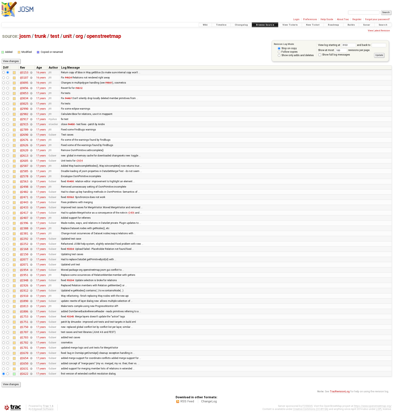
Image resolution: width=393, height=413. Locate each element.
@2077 (24, 259)
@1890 (24, 301)
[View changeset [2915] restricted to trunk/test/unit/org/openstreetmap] (31, 124)
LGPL (379, 409)
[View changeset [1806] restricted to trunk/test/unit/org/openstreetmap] (31, 311)
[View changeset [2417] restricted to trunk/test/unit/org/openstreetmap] (31, 212)
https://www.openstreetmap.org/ (373, 405)
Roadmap (333, 25)
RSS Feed (187, 401)
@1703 (24, 337)
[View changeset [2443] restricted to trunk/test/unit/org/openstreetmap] (31, 202)
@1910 (24, 296)
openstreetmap (104, 36)
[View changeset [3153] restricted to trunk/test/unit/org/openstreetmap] (31, 72)
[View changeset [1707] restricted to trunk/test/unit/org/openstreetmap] (31, 332)
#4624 (68, 77)
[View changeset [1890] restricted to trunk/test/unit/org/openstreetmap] (31, 301)
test (54, 36)
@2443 (24, 202)
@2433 (24, 207)
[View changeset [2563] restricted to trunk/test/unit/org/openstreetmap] (31, 181)
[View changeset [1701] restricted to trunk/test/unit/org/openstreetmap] (31, 347)
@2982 (24, 114)
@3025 (24, 103)
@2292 (24, 238)
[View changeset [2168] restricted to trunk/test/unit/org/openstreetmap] (31, 249)
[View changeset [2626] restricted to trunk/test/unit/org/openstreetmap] (31, 145)
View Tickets (290, 25)
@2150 (24, 254)
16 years (41, 72)
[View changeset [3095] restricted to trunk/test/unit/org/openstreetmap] (31, 82)
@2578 (24, 176)
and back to (364, 44)
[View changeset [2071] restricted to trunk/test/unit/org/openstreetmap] (31, 264)
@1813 (24, 306)
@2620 (24, 150)
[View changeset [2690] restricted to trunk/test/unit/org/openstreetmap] (31, 134)
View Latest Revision (379, 30)
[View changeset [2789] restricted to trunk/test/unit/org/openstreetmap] (31, 129)
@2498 (24, 186)
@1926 (24, 285)
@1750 (24, 327)
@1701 (24, 347)
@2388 (24, 228)
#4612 (78, 88)
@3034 (24, 98)
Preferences (310, 19)
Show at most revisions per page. (344, 50)
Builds (351, 25)
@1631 (24, 368)
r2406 (131, 212)
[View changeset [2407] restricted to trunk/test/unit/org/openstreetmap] (31, 218)
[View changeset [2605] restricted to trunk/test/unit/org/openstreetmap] (31, 160)
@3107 (24, 77)
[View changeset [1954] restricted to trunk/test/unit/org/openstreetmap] (31, 270)
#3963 (70, 197)
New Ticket (313, 25)
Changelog (241, 25)
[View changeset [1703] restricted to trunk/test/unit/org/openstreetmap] (31, 337)
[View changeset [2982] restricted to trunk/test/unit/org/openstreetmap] (31, 114)
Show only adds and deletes (297, 55)
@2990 (24, 108)
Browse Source (265, 25)
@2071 (24, 264)
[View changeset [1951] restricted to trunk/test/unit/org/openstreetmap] (31, 275)
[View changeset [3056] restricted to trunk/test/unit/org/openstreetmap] (31, 88)
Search (383, 25)
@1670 (24, 353)
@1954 (24, 270)
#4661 (108, 82)
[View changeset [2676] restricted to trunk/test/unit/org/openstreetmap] (31, 139)
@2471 (24, 197)
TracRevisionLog (340, 391)
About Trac (343, 19)
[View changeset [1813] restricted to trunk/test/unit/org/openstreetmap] (31, 306)
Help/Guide (327, 19)
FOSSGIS (308, 405)
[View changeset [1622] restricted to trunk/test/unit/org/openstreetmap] (31, 373)
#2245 (70, 316)
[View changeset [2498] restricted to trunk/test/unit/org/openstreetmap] (31, 186)
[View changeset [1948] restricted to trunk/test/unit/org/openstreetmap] (31, 280)
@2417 (24, 212)
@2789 (24, 129)
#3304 (70, 249)
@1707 (24, 332)
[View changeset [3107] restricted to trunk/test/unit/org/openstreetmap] (31, 77)
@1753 (24, 316)
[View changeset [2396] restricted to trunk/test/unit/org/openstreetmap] (31, 223)
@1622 (24, 373)
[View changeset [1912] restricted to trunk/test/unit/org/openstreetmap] (31, 290)
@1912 (24, 290)
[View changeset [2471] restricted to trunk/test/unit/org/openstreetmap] (31, 197)
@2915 (24, 124)
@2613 (24, 155)
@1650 (24, 363)
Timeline (221, 25)
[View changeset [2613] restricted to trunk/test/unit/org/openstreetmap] (31, 155)
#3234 (70, 280)
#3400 (70, 181)
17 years (41, 88)
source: (10, 36)
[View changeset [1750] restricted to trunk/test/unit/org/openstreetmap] (31, 327)
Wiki (205, 25)
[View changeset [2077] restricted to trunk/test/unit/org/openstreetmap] (31, 259)
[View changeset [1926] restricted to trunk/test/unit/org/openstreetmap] (31, 285)
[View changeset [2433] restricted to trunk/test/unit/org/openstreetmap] (31, 207)
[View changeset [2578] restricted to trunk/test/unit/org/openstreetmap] (31, 176)
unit (67, 36)
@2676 (24, 139)
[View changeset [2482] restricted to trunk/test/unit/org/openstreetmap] (31, 191)
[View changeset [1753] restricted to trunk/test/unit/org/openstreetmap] (31, 316)
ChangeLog (209, 401)
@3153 (24, 72)
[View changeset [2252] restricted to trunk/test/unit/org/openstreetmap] (31, 244)
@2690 (24, 134)
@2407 (24, 218)
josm (24, 36)
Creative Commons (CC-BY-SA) (310, 409)
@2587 (24, 165)
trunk (40, 36)
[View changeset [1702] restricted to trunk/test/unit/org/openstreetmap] (31, 342)
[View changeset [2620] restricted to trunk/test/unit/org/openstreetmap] (31, 150)
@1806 (24, 311)
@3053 (24, 93)
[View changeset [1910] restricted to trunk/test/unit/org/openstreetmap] (31, 296)
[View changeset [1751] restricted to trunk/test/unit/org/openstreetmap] (31, 322)
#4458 (71, 124)
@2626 (24, 145)
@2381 (24, 233)
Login (296, 19)
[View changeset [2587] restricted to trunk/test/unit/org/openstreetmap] (31, 165)
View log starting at (329, 44)
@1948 (24, 280)
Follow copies (289, 51)
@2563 (24, 181)
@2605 (24, 160)
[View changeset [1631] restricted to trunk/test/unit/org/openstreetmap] (31, 368)
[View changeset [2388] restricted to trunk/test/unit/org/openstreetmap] (31, 228)
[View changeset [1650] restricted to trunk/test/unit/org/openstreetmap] (31, 363)
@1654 (24, 358)
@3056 (24, 88)
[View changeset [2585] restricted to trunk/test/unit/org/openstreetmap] (31, 171)
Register (356, 19)
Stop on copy (289, 48)
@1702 (24, 342)
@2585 (24, 171)
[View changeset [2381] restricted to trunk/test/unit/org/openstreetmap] (31, 233)
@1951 (24, 275)
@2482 (24, 191)
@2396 (24, 223)
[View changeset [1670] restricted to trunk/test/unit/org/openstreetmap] (31, 353)
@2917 (24, 119)
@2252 (24, 244)
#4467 (68, 98)
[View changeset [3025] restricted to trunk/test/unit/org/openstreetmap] (31, 103)
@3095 (24, 82)
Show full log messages (336, 54)
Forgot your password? (377, 19)
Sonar (366, 25)
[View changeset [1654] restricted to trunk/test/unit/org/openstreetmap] (31, 358)
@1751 (24, 322)
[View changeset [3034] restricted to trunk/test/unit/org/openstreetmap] (31, 98)
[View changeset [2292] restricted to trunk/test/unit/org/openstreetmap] (31, 238)
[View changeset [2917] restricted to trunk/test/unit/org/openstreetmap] (31, 119)
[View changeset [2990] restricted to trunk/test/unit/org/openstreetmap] (31, 108)
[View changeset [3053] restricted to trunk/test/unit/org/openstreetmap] (31, 93)
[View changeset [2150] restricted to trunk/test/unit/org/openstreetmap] (31, 254)
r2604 (79, 160)
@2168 (24, 249)
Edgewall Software (42, 409)
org (79, 36)
